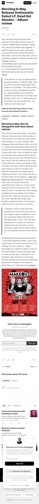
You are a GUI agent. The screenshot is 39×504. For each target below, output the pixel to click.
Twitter (23, 116)
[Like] (4, 34)
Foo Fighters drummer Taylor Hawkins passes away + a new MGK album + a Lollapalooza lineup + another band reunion (14, 434)
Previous (8, 367)
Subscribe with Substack (21, 471)
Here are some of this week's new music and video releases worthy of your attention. (14, 417)
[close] (33, 438)
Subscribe (27, 3)
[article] (19, 417)
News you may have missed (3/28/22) (13, 429)
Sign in (35, 3)
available (32, 265)
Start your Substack (14, 495)
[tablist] (10, 381)
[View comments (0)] (8, 34)
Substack (10, 500)
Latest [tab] (9, 406)
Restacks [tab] (15, 381)
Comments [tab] (6, 381)
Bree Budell (5, 27)
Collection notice (19, 490)
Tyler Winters (14, 420)
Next (32, 367)
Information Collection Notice (21, 350)
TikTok (30, 116)
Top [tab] (4, 406)
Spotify (5, 119)
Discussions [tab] (17, 406)
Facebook (15, 116)
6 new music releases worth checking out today (13, 412)
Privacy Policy (23, 480)
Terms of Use (29, 348)
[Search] (35, 406)
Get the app (29, 495)
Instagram (6, 116)
